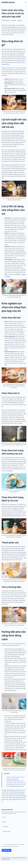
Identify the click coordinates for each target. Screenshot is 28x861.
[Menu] (25, 2)
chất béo (16, 135)
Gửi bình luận (6, 850)
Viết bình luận (6, 831)
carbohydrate (5, 64)
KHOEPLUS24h (8, 2)
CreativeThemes (6, 859)
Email (4, 822)
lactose (9, 514)
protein (23, 62)
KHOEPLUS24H (17, 797)
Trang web (5, 826)
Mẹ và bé (20, 20)
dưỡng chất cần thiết (18, 133)
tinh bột (7, 357)
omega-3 (16, 558)
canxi (12, 342)
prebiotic (15, 508)
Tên (4, 817)
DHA (21, 558)
